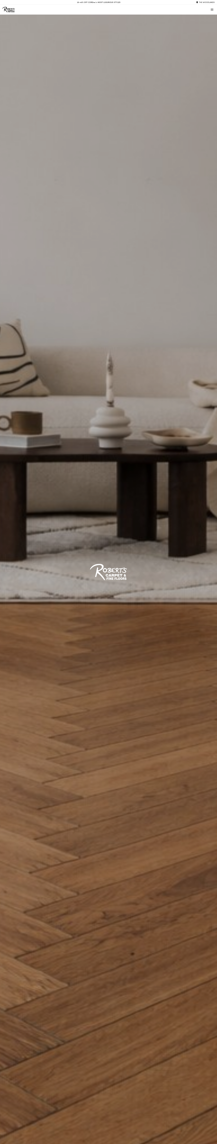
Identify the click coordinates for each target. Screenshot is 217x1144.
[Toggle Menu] (212, 9)
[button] (205, 2)
